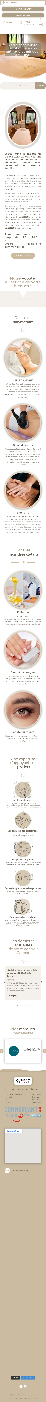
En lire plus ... (13, 996)
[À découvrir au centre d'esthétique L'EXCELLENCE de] (23, 1363)
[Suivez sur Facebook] (40, 20)
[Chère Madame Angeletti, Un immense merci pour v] (23, 1297)
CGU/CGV (21, 1395)
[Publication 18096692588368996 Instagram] (23, 1341)
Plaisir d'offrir (23, 15)
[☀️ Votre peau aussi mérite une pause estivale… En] (23, 1208)
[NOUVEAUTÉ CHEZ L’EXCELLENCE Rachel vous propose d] (23, 1252)
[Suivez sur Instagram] (41, 24)
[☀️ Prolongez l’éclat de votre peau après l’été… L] (23, 1186)
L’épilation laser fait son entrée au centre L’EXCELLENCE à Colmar (22, 973)
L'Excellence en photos (23, 256)
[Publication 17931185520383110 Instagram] (23, 1230)
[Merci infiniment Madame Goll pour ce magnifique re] (23, 1275)
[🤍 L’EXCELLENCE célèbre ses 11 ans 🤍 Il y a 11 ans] (23, 1319)
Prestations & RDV (23, 9)
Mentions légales (10, 1395)
